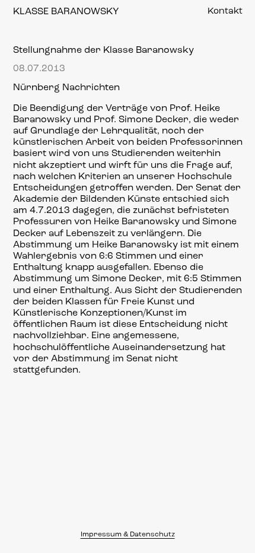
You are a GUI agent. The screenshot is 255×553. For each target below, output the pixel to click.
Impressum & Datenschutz (128, 534)
